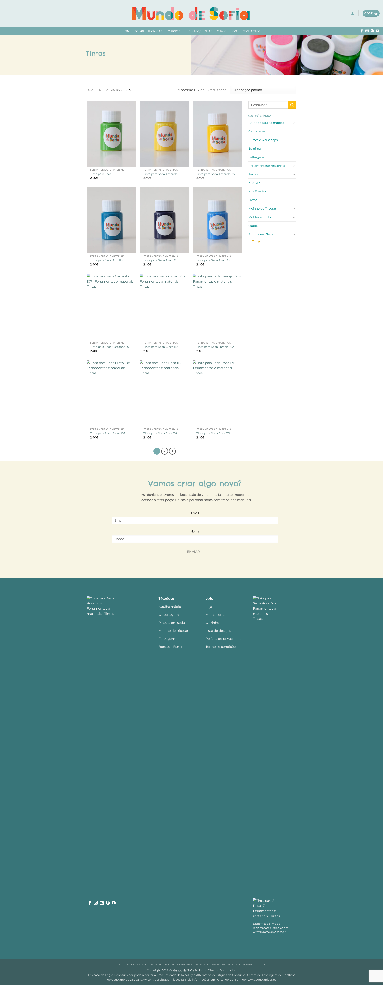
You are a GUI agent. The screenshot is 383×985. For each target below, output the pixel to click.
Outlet (253, 226)
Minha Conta (137, 964)
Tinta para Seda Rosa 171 (213, 433)
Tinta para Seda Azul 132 (160, 260)
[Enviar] (292, 105)
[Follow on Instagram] (367, 31)
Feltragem (256, 157)
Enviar (193, 552)
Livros (252, 200)
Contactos (252, 31)
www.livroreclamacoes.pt (269, 931)
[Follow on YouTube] (377, 31)
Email (195, 513)
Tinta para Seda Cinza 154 (160, 347)
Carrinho (184, 964)
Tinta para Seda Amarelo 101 (162, 174)
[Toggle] (293, 122)
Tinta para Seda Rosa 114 (160, 433)
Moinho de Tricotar (262, 208)
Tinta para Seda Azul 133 (213, 260)
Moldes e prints (259, 217)
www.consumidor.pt (262, 979)
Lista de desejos (162, 964)
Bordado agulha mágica (266, 123)
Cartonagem (257, 131)
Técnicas (155, 31)
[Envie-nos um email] (102, 903)
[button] (353, 13)
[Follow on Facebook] (361, 31)
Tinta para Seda (101, 174)
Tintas (256, 241)
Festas (253, 174)
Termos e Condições (210, 964)
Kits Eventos (257, 191)
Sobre (139, 31)
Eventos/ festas (199, 31)
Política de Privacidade (246, 964)
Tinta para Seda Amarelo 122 (216, 174)
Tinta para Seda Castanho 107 (110, 347)
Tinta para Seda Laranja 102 (215, 347)
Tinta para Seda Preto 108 (107, 433)
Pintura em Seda (108, 89)
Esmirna (254, 148)
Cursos (174, 31)
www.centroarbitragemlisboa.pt (162, 979)
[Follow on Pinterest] (372, 31)
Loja (219, 31)
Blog (232, 31)
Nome (195, 531)
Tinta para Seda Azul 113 (106, 260)
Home (127, 31)
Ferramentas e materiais (266, 166)
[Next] (172, 451)
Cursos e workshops (263, 140)
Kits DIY (254, 183)
